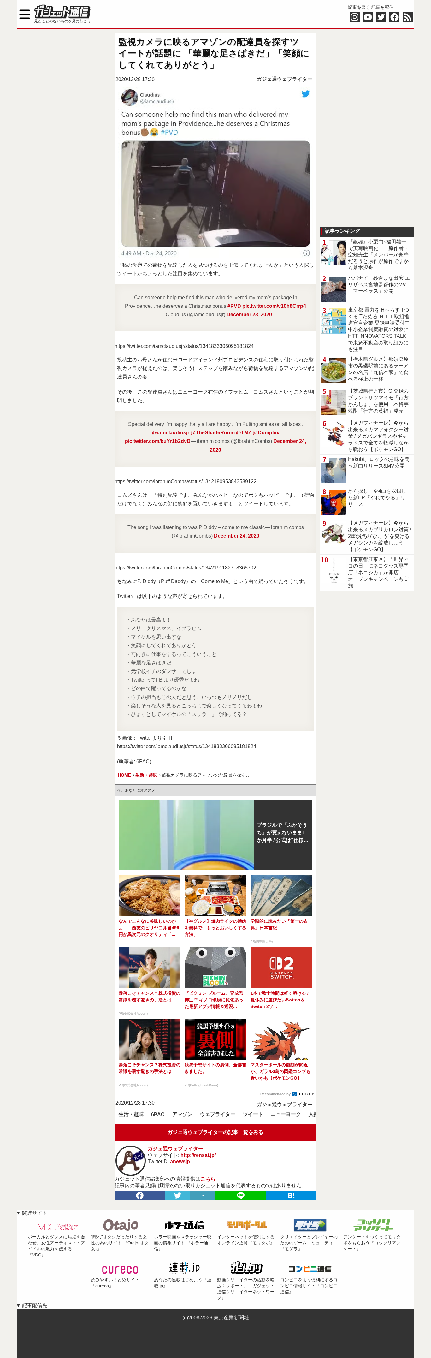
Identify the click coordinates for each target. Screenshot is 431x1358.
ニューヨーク (286, 1114)
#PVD (234, 306)
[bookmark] (291, 1195)
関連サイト (34, 1213)
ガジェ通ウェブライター (284, 79)
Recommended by (276, 1094)
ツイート (253, 1114)
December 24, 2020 (236, 536)
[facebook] (140, 1195)
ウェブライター (217, 1114)
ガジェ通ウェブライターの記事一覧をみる (215, 1132)
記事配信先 (34, 1305)
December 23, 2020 (249, 314)
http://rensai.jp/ (198, 1155)
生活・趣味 (131, 1114)
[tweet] (177, 1195)
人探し (316, 1114)
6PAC (158, 1114)
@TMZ (243, 432)
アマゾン (182, 1114)
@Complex (266, 432)
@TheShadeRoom (213, 432)
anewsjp (180, 1161)
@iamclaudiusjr (170, 432)
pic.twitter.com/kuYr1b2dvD (158, 441)
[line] (241, 1195)
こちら (208, 1179)
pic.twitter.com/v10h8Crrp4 (274, 306)
